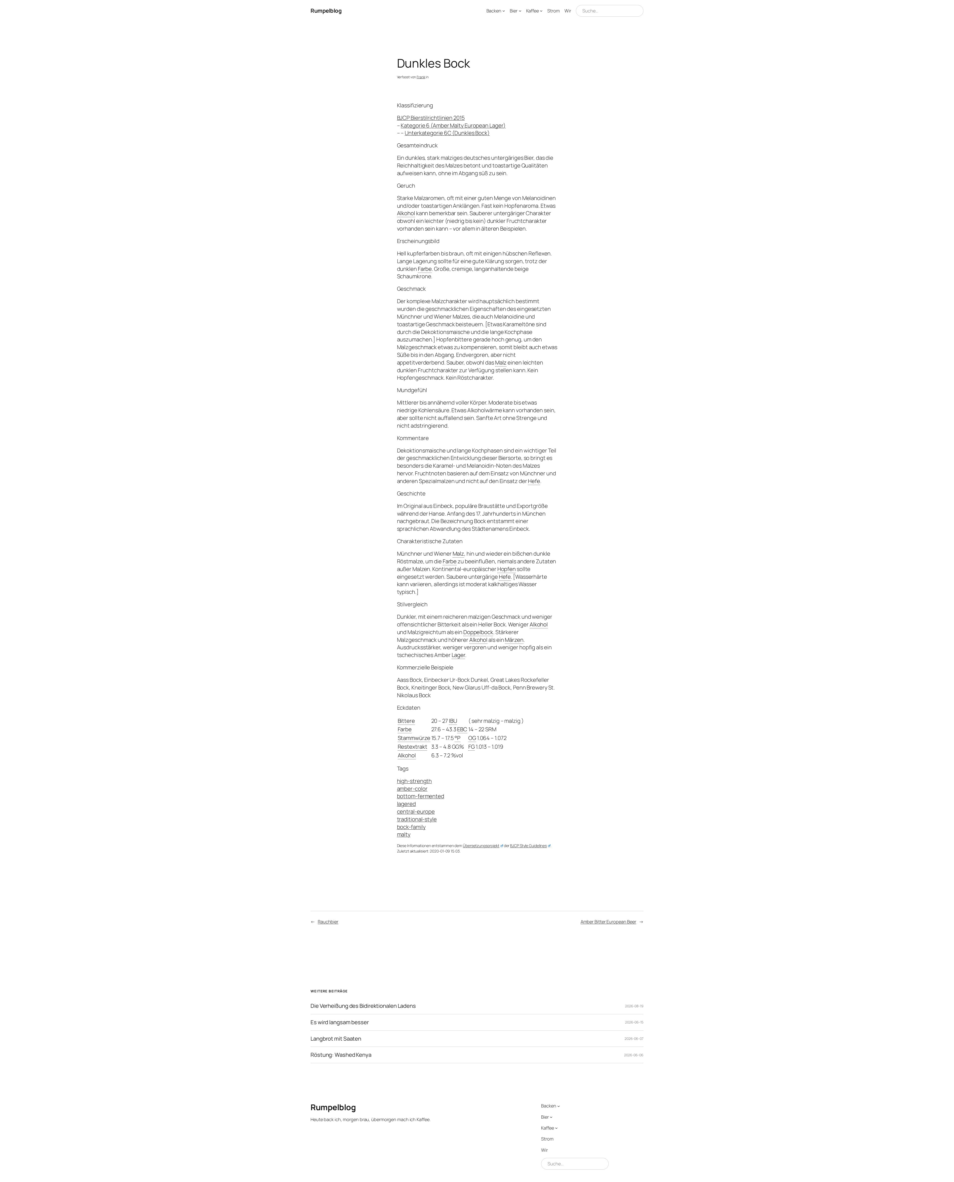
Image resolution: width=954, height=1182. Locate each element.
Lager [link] (458, 655)
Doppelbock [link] (478, 632)
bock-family (411, 827)
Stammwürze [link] (414, 738)
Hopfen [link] (506, 569)
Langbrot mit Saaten (336, 1039)
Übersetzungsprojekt (481, 845)
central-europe (416, 811)
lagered (406, 804)
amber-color (412, 788)
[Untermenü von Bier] (520, 10)
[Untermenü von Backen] (503, 10)
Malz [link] (501, 362)
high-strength (414, 781)
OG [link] (472, 738)
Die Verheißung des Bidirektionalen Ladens (363, 1006)
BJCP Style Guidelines (528, 845)
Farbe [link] (425, 269)
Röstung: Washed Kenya (341, 1055)
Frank (421, 77)
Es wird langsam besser (340, 1022)
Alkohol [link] (406, 213)
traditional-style (417, 819)
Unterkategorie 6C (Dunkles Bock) (447, 133)
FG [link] (471, 746)
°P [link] (457, 738)
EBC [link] (462, 729)
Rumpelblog (326, 10)
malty (404, 834)
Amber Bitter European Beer (608, 922)
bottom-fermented (420, 796)
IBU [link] (453, 721)
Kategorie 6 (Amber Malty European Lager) (453, 125)
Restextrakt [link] (412, 746)
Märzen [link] (514, 640)
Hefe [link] (534, 481)
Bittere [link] (406, 721)
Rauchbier (328, 922)
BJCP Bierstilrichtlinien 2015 (431, 118)
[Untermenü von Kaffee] (541, 10)
